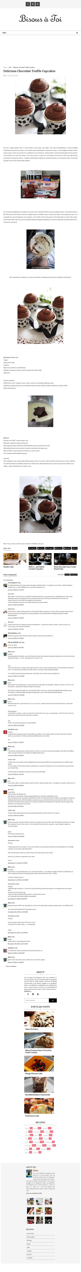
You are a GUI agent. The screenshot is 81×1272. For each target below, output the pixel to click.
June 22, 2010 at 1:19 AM (16, 774)
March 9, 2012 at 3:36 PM (16, 962)
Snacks (26, 1152)
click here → (28, 991)
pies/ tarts (43, 1149)
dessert (27, 1135)
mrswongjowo (12, 582)
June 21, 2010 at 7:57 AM (16, 629)
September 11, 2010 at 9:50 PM (17, 863)
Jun (9, 622)
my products (48, 1142)
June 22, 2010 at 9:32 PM (15, 815)
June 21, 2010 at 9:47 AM (16, 647)
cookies (47, 1131)
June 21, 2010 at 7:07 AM (16, 618)
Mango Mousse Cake (33, 1073)
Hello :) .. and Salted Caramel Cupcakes (36, 568)
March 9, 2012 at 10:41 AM (16, 953)
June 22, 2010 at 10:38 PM (16, 836)
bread (35, 1128)
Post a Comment (11, 966)
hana (9, 609)
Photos (26, 1149)
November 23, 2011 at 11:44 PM (18, 932)
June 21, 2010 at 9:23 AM (16, 638)
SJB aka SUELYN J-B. (14, 642)
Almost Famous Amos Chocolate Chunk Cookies (38, 1051)
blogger (61, 574)
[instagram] (33, 4)
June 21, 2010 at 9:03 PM (15, 755)
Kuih (26, 1138)
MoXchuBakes (12, 633)
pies (35, 1149)
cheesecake (37, 1131)
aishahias (11, 948)
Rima (9, 651)
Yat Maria (11, 729)
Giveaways (45, 1135)
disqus (67, 574)
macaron (46, 1138)
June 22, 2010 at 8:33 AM (16, 785)
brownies (45, 1128)
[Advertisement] (40, 52)
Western (36, 1152)
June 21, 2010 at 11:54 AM (16, 676)
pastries (50, 1145)
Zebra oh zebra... (32, 1029)
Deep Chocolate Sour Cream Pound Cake (65, 568)
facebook (74, 574)
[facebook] (28, 4)
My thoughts (28, 1145)
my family (36, 1142)
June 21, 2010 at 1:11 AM (16, 590)
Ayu (9, 789)
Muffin (26, 1142)
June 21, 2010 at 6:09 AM (16, 605)
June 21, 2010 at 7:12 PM (15, 742)
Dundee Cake (8, 567)
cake (26, 1131)
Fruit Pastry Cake (32, 1116)
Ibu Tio (5, 214)
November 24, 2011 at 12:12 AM (18, 944)
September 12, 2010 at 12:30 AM (18, 880)
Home (5, 67)
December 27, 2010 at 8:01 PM (17, 899)
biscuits (27, 1128)
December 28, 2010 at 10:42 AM (18, 912)
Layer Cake (35, 1138)
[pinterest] (37, 4)
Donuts (36, 1135)
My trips (39, 1145)
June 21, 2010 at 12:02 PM (16, 725)
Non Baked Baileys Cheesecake (37, 1095)
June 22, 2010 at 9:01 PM (15, 806)
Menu (4, 33)
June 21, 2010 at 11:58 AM (16, 695)
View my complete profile (34, 1193)
